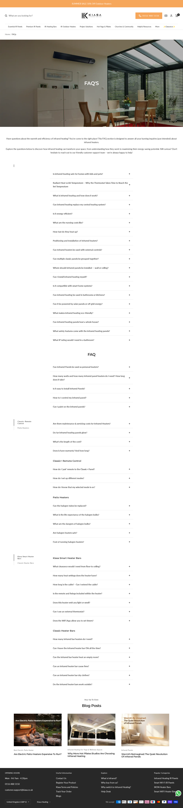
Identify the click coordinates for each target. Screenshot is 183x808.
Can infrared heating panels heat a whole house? (76, 322)
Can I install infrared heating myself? (70, 277)
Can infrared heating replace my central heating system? (79, 204)
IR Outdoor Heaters (68, 27)
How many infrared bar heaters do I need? (73, 639)
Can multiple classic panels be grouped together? (76, 258)
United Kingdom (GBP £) (17, 802)
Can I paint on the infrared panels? (69, 406)
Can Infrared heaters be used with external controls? (77, 249)
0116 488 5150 (151, 16)
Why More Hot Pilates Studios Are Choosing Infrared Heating (91, 754)
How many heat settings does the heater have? (75, 575)
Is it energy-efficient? (62, 213)
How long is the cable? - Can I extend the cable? (75, 584)
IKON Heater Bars (162, 787)
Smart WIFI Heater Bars (165, 791)
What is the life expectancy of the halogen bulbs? (76, 514)
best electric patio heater (24, 750)
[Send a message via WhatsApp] (178, 793)
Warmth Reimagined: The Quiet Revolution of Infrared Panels (144, 755)
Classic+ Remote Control (24, 422)
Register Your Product (66, 782)
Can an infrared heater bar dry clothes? (71, 675)
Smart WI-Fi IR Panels (164, 782)
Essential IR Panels (15, 27)
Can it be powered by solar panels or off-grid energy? (78, 304)
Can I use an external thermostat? (68, 611)
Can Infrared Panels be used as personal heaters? (76, 367)
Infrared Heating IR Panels (166, 778)
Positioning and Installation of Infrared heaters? (75, 240)
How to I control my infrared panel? (69, 397)
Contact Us (61, 778)
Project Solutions (86, 27)
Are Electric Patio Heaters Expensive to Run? (37, 754)
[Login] (171, 16)
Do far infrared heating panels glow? (70, 432)
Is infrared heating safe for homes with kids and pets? (78, 174)
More (157, 27)
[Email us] (166, 16)
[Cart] (176, 15)
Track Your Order (64, 791)
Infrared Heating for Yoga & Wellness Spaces (85, 750)
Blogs (58, 796)
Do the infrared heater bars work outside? (72, 684)
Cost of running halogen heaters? (68, 542)
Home (7, 34)
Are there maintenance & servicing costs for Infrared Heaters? (82, 423)
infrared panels (127, 750)
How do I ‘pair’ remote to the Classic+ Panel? (74, 469)
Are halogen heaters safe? (65, 532)
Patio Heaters (23, 428)
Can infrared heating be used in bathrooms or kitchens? (79, 295)
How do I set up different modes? (68, 478)
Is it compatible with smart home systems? (72, 285)
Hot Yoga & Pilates (104, 27)
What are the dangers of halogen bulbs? (72, 524)
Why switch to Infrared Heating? (116, 787)
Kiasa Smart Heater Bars (26, 558)
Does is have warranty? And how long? (71, 450)
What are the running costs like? (68, 222)
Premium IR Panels (33, 27)
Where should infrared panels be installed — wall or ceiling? (81, 268)
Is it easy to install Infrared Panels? (69, 388)
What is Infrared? (109, 778)
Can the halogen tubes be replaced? (70, 505)
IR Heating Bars (51, 27)
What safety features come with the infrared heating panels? (81, 331)
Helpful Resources (144, 27)
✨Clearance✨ (169, 27)
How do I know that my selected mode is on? (74, 487)
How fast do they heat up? (65, 231)
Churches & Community (124, 27)
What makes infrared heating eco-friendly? (73, 313)
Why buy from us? (109, 782)
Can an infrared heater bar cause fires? (71, 666)
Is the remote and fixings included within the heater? (77, 593)
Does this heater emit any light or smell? (71, 602)
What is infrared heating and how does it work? (75, 195)
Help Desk (106, 791)
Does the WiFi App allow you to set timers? (73, 620)
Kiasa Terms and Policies (67, 787)
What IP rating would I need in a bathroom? (73, 340)
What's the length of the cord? (67, 441)
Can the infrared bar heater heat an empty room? (76, 657)
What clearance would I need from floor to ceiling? (76, 566)
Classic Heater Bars (26, 563)
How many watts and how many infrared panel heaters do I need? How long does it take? (89, 378)
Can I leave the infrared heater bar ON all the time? (77, 648)
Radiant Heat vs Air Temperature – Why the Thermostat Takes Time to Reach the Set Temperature (90, 185)
